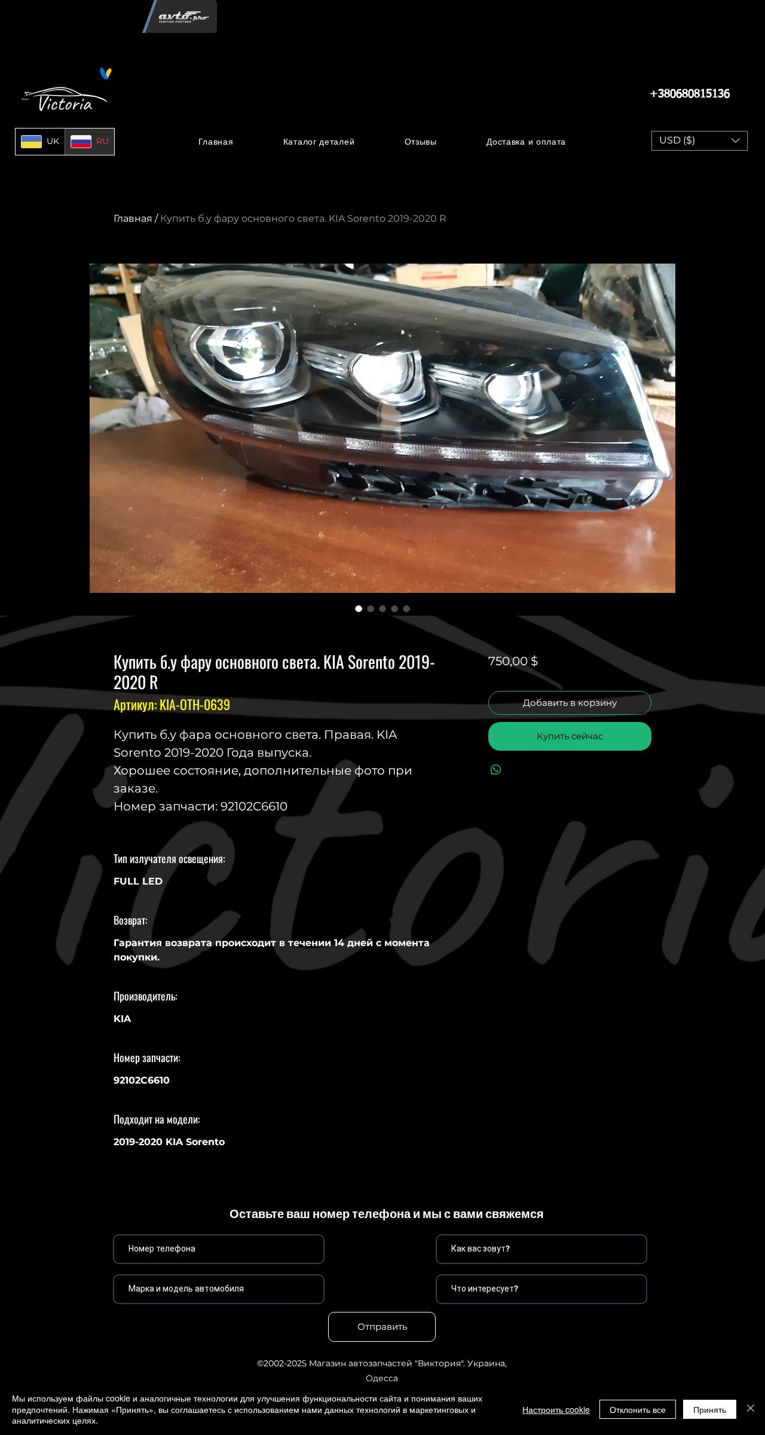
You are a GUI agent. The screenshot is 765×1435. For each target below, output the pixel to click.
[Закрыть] (750, 1409)
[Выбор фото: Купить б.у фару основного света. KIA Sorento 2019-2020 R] (359, 608)
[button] (319, 141)
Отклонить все (638, 1409)
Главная (133, 218)
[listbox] (699, 141)
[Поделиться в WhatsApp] (496, 770)
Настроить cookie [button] (556, 1409)
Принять (709, 1409)
